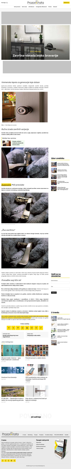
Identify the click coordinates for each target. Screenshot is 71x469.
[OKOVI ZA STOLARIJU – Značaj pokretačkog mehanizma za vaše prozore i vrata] (54, 330)
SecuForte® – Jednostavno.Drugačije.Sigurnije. (63, 318)
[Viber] (36, 328)
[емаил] (32, 328)
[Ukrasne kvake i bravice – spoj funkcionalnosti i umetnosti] (12, 350)
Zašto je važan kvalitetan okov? (62, 343)
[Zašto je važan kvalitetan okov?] (54, 342)
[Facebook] (9, 328)
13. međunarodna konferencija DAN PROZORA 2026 (63, 182)
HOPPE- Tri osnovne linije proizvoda (62, 336)
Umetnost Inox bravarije (9, 377)
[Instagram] (5, 460)
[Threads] (14, 460)
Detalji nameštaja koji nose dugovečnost (10, 336)
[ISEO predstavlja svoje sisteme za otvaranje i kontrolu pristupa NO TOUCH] (37, 370)
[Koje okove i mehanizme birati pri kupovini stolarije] (37, 391)
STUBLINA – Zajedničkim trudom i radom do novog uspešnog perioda (12, 399)
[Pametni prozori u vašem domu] (37, 350)
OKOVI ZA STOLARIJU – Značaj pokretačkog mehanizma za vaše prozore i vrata (63, 330)
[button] (4, 2)
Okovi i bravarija (35, 51)
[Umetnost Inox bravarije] (12, 370)
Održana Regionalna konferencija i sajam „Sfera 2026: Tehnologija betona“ (62, 188)
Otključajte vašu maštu (33, 335)
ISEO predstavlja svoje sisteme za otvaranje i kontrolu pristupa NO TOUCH (36, 379)
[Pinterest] (18, 328)
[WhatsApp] (22, 328)
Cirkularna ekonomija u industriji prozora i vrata (62, 170)
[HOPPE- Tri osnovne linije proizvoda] (54, 336)
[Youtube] (11, 460)
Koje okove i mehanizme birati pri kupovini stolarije (36, 399)
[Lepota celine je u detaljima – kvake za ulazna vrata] (54, 324)
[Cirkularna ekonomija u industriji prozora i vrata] (54, 170)
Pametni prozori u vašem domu (36, 358)
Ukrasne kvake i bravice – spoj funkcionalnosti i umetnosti (11, 359)
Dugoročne (6, 184)
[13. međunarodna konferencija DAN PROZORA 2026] (54, 182)
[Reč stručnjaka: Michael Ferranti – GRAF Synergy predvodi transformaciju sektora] (54, 176)
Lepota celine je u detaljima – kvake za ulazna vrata (63, 324)
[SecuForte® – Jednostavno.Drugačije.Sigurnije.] (54, 318)
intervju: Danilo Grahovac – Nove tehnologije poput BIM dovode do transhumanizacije (63, 164)
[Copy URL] (41, 328)
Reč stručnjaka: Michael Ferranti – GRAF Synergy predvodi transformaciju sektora (62, 176)
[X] (13, 328)
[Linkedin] (27, 328)
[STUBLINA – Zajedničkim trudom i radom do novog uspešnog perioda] (12, 391)
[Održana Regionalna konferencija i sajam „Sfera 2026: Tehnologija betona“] (54, 188)
